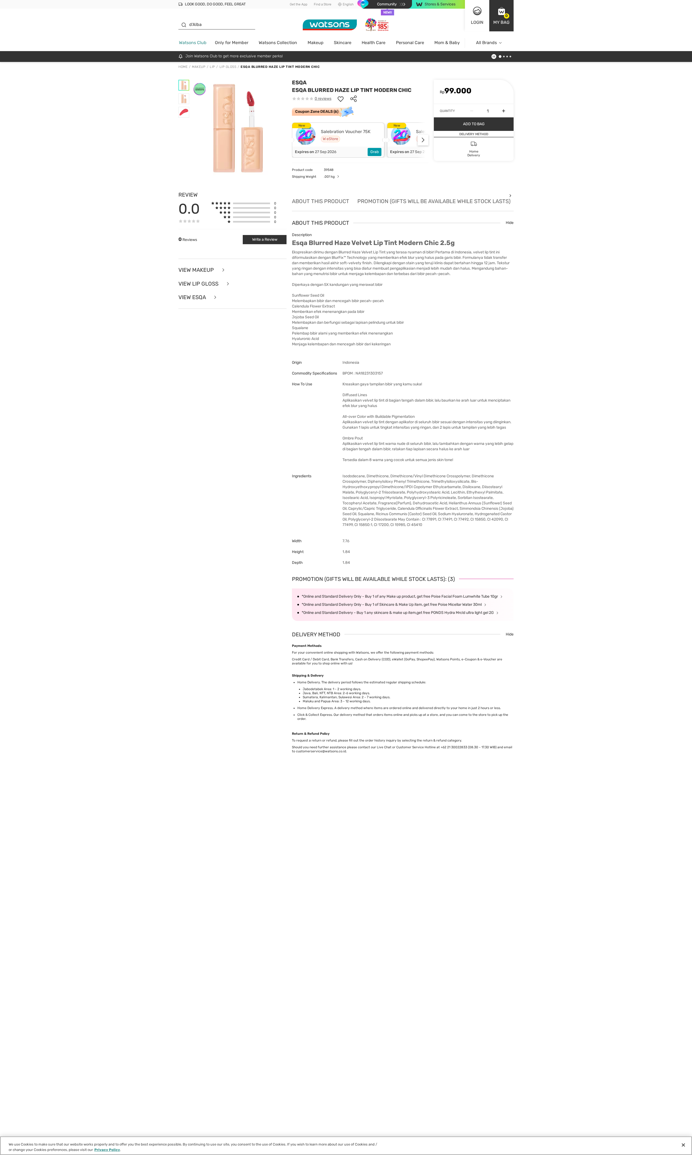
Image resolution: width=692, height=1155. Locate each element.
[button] (501, 15)
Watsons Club (193, 42)
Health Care (373, 42)
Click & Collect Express (314, 715)
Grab (374, 152)
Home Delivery (308, 682)
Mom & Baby (447, 42)
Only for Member (231, 42)
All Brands (486, 42)
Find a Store (322, 4)
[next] (423, 140)
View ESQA (192, 297)
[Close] (683, 1145)
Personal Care (410, 42)
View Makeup (196, 270)
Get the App (298, 4)
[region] (346, 1145)
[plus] (504, 111)
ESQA (299, 82)
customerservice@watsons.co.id (321, 751)
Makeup (316, 42)
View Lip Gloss (199, 284)
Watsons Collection (278, 42)
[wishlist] (341, 99)
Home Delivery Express (315, 708)
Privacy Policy (107, 1149)
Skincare (342, 42)
